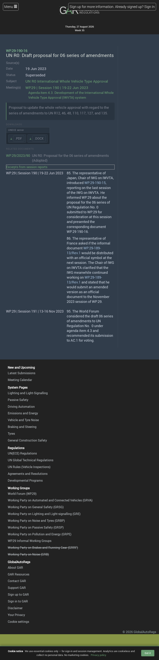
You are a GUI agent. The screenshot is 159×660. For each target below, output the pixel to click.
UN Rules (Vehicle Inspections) (29, 467)
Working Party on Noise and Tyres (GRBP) (36, 520)
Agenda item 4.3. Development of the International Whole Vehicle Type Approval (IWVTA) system (71, 95)
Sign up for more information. (92, 6)
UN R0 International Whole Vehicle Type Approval (66, 81)
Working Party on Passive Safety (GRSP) (36, 527)
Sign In (149, 6)
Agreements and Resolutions (28, 474)
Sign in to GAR (18, 601)
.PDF (18, 138)
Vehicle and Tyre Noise (23, 420)
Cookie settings (18, 621)
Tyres (11, 433)
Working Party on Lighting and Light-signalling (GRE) (44, 514)
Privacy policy (98, 655)
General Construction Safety (27, 440)
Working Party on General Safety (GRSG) (36, 507)
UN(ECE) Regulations (22, 453)
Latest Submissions (21, 373)
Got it (148, 653)
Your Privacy (16, 615)
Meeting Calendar (20, 380)
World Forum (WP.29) (22, 494)
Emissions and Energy (23, 413)
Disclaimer (15, 608)
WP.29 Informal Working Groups (29, 541)
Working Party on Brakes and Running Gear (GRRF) (43, 547)
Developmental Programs (25, 480)
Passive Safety (18, 400)
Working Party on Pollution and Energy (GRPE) (39, 534)
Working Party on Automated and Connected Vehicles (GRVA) (50, 500)
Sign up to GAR (18, 594)
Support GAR (17, 588)
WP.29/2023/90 (18, 155)
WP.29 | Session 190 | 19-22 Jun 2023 (56, 87)
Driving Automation (21, 406)
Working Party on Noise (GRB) (28, 554)
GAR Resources (18, 574)
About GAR (15, 567)
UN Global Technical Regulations (30, 460)
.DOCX (39, 138)
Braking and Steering (22, 427)
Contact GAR (17, 581)
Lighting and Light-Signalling (28, 393)
